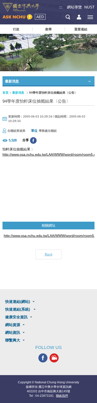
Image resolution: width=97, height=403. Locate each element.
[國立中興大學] (20, 7)
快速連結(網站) (17, 301)
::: (60, 7)
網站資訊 (12, 332)
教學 (48, 29)
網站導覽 (74, 7)
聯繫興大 (12, 340)
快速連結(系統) (18, 309)
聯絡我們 (62, 396)
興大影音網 (54, 358)
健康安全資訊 (16, 317)
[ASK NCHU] (17, 17)
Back (48, 254)
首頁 (5, 92)
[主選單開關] (90, 17)
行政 (16, 29)
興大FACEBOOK (43, 358)
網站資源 (12, 325)
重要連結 (80, 29)
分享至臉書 (33, 140)
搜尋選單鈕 (67, 17)
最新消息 (18, 92)
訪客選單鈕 (79, 17)
